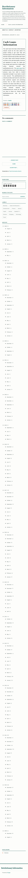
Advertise (18, 30)
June (8, 274)
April (8, 236)
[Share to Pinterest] (19, 104)
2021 (5, 360)
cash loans (19, 68)
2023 (5, 295)
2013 (5, 643)
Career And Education (14, 205)
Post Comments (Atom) (15, 171)
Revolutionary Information (8, 7)
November (9, 297)
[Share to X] (12, 104)
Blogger (8, 872)
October (9, 267)
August (8, 228)
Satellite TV (17, 211)
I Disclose (6, 852)
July (8, 232)
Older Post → (14, 167)
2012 (5, 685)
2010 (5, 784)
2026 (5, 226)
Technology (18, 214)
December (9, 263)
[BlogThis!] (8, 104)
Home (2, 24)
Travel (4, 217)
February (9, 289)
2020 (5, 394)
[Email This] (4, 104)
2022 (5, 341)
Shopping (11, 214)
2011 (5, 735)
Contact (11, 30)
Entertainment (6, 208)
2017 (5, 490)
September (9, 251)
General (19, 208)
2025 (5, 249)
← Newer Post (14, 160)
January (9, 244)
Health (4, 211)
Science (5, 214)
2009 (5, 830)
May (8, 255)
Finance (6, 107)
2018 (5, 444)
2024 (5, 260)
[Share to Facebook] (15, 104)
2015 (5, 582)
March (8, 240)
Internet (10, 211)
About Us (5, 30)
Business (5, 205)
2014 (5, 616)
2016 (5, 532)
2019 (5, 425)
